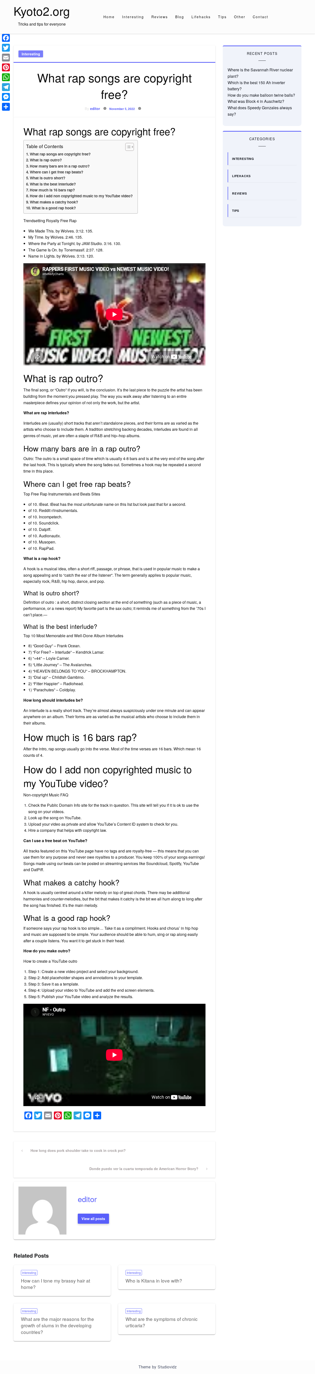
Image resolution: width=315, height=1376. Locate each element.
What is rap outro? (46, 160)
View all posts (93, 1218)
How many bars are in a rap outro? (60, 166)
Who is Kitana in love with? (154, 1280)
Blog (179, 16)
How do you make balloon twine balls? (261, 95)
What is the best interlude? (53, 184)
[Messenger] (6, 97)
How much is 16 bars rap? (52, 190)
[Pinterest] (6, 67)
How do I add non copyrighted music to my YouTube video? (81, 196)
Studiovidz (167, 1367)
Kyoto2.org (42, 10)
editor (95, 108)
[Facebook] (6, 38)
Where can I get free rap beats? (56, 172)
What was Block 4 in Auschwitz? (256, 101)
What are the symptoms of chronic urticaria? (162, 1322)
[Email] (6, 57)
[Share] (6, 107)
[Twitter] (6, 48)
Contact (260, 16)
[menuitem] (109, 16)
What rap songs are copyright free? (60, 154)
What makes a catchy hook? (54, 202)
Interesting (133, 16)
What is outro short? (47, 178)
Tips (222, 16)
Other (239, 16)
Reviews (159, 16)
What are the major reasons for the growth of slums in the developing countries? (57, 1325)
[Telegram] (6, 87)
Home (109, 16)
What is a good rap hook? (54, 208)
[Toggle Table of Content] (127, 147)
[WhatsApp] (6, 77)
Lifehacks (201, 16)
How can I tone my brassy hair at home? (55, 1283)
